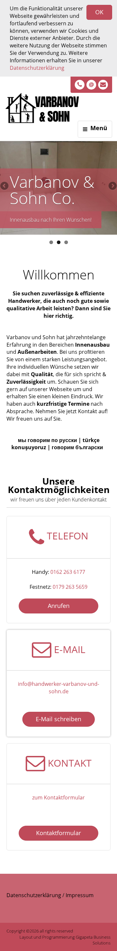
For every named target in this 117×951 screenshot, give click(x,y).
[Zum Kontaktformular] (103, 85)
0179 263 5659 (70, 586)
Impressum (80, 895)
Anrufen (59, 606)
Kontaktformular (58, 833)
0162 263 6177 (67, 571)
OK (99, 12)
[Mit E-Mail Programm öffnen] (91, 85)
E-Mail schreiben (58, 719)
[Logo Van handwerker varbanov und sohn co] (50, 102)
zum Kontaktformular (58, 797)
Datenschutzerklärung (37, 67)
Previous (5, 186)
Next (112, 186)
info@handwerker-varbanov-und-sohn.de (58, 687)
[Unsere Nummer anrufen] (79, 85)
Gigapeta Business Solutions (93, 940)
